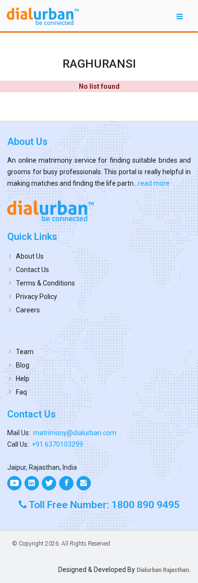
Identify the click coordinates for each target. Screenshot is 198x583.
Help (22, 378)
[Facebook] (66, 483)
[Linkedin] (32, 483)
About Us (30, 256)
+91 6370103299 (57, 444)
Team (25, 352)
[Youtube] (14, 483)
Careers (28, 310)
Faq (21, 392)
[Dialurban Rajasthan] (99, 211)
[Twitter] (49, 483)
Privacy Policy (36, 296)
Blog (22, 365)
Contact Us (32, 270)
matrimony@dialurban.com (74, 433)
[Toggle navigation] (179, 16)
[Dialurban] (43, 16)
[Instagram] (83, 483)
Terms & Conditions (45, 283)
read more (154, 183)
